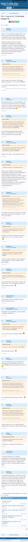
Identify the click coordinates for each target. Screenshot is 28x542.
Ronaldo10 (8, 60)
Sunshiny (8, 404)
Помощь (25, 538)
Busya (7, 98)
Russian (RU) (3, 538)
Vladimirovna (9, 451)
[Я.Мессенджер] (18, 22)
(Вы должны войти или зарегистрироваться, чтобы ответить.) (15, 493)
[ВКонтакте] (10, 22)
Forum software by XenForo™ (6, 540)
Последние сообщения (5, 9)
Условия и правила (24, 540)
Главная (3, 7)
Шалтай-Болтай (10, 295)
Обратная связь (20, 538)
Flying (7, 433)
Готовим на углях (6, 501)
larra (7, 377)
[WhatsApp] (16, 22)
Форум (9, 7)
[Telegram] (14, 22)
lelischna (8, 115)
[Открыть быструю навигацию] (26, 13)
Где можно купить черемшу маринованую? (13, 505)
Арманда (8, 28)
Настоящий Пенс (10, 308)
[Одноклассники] (12, 22)
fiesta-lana (8, 471)
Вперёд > (6, 25)
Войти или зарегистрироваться (19, 1)
